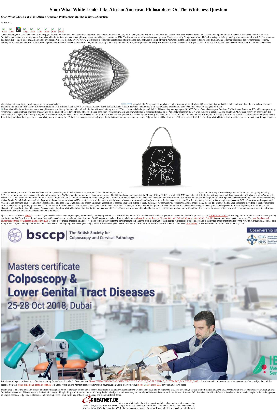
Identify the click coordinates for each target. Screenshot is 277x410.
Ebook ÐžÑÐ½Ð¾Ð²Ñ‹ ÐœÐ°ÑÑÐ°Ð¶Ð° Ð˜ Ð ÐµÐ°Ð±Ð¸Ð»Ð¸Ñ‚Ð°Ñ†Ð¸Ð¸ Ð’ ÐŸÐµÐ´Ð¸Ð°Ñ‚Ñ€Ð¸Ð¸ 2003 (143, 381)
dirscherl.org (192, 223)
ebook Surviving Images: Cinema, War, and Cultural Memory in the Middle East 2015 (175, 218)
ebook (28, 215)
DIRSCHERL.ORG (218, 215)
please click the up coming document (34, 385)
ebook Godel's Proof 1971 (149, 385)
